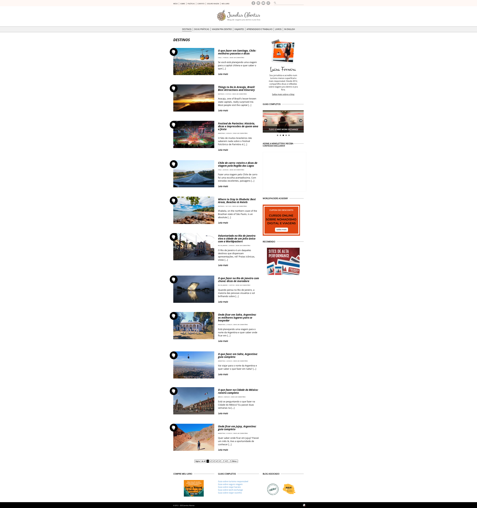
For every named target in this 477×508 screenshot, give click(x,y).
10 (225, 461)
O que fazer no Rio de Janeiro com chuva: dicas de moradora (238, 279)
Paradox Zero (304, 505)
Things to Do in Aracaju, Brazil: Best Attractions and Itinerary (236, 88)
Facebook (253, 3)
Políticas (191, 4)
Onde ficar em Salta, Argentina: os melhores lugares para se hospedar (237, 317)
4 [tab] (286, 135)
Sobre (182, 4)
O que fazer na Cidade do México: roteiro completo (238, 391)
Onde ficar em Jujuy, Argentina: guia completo (237, 428)
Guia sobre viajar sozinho (230, 492)
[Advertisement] (283, 291)
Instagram (258, 3)
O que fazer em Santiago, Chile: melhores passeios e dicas (237, 52)
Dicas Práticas (201, 29)
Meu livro (225, 4)
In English (289, 29)
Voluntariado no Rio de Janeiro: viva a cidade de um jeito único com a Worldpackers (237, 238)
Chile (219, 57)
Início (175, 4)
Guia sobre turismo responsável (233, 481)
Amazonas (221, 133)
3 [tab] (283, 135)
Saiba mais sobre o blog (283, 94)
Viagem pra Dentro (222, 29)
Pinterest (268, 3)
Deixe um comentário (237, 57)
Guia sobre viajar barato (229, 487)
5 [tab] (289, 135)
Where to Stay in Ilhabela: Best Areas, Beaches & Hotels (237, 201)
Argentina (221, 324)
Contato (200, 4)
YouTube (263, 3)
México (220, 397)
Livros (278, 29)
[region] (283, 121)
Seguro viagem (213, 4)
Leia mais (223, 73)
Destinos (187, 29)
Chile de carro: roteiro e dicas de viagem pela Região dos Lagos (237, 164)
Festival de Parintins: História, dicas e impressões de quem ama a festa (238, 126)
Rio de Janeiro (222, 245)
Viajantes (239, 29)
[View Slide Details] (283, 121)
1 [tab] (277, 135)
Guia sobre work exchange (230, 489)
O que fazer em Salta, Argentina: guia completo (238, 355)
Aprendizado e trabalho (259, 29)
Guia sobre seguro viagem (230, 484)
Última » (234, 461)
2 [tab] (280, 135)
